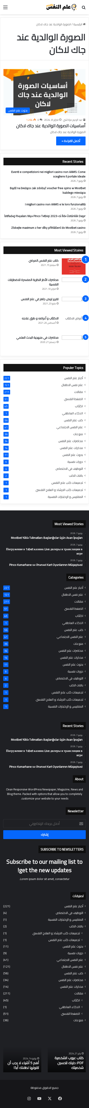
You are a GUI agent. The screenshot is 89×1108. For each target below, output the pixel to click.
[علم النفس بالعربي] (61, 7)
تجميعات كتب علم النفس (67, 482)
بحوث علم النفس (72, 455)
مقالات (78, 392)
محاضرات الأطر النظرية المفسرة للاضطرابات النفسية (33, 282)
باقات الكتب (76, 475)
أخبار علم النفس (73, 378)
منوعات (78, 434)
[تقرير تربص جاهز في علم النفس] (74, 305)
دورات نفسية (75, 462)
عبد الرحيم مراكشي (72, 119)
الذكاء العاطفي (72, 413)
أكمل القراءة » (71, 141)
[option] (67, 1052)
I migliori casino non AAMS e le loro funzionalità (55, 204)
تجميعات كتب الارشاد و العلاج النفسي (59, 489)
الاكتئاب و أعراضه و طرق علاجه (40, 318)
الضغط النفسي (73, 399)
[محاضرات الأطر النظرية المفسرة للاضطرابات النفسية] (74, 286)
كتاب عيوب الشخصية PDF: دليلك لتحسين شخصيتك (69, 1063)
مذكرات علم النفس (71, 448)
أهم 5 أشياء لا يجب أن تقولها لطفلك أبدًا (23, 1065)
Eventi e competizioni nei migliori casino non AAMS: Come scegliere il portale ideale (48, 174)
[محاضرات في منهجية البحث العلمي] (74, 343)
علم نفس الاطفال (72, 385)
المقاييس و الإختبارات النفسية (65, 497)
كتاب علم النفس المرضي (44, 260)
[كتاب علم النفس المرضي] (74, 266)
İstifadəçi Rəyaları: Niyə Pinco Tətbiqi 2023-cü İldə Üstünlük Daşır (45, 216)
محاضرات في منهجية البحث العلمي (37, 337)
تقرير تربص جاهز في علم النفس (40, 299)
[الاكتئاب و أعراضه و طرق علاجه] (74, 324)
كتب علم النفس (73, 420)
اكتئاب (79, 406)
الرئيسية (78, 24)
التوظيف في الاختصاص (69, 468)
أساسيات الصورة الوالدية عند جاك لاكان (51, 126)
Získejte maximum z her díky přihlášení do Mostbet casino (48, 227)
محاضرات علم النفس (70, 441)
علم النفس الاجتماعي (69, 427)
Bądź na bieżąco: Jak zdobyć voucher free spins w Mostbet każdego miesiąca (48, 190)
